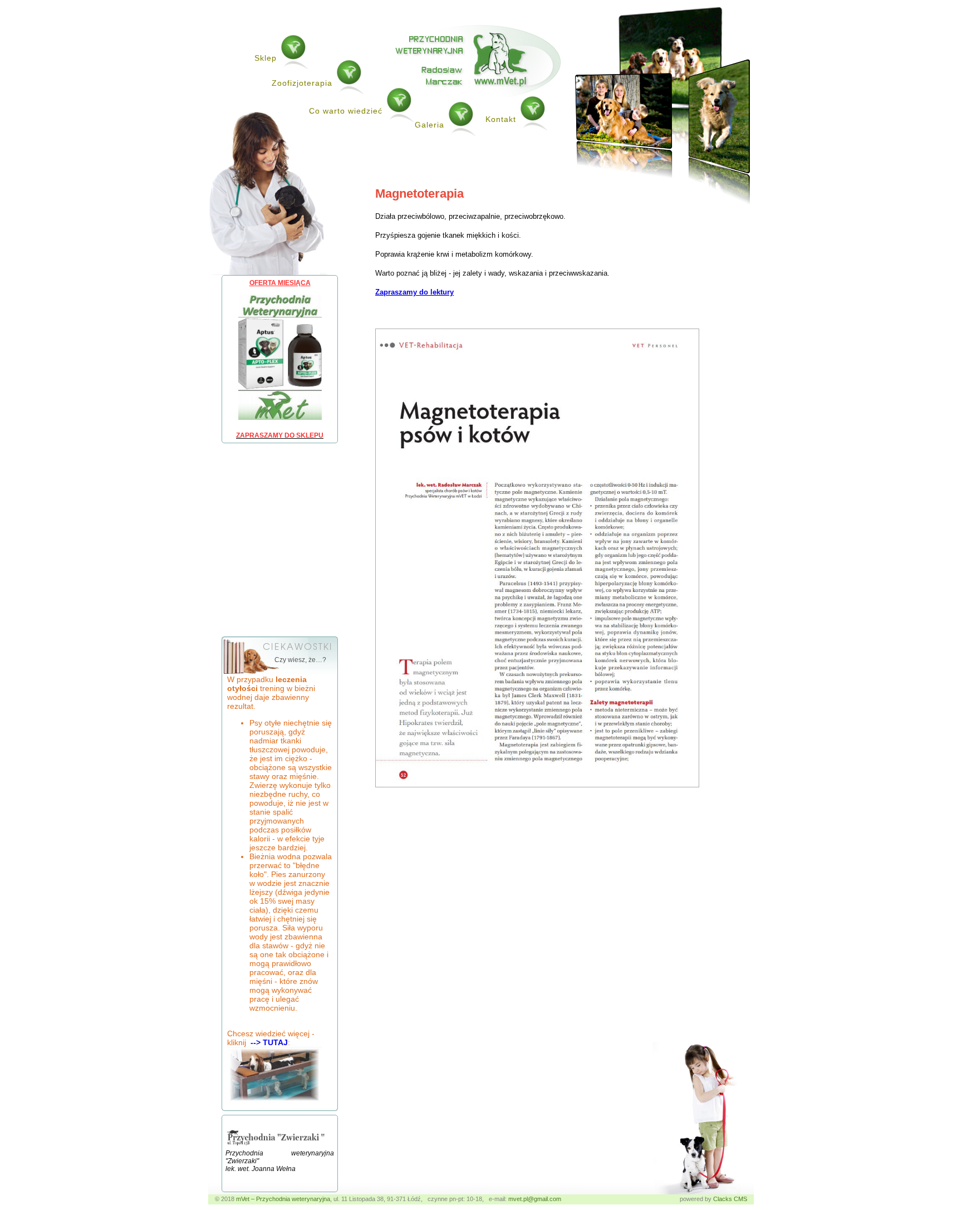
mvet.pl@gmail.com (534, 1199)
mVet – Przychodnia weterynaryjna (283, 1199)
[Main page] (477, 95)
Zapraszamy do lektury (414, 292)
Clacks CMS (730, 1199)
